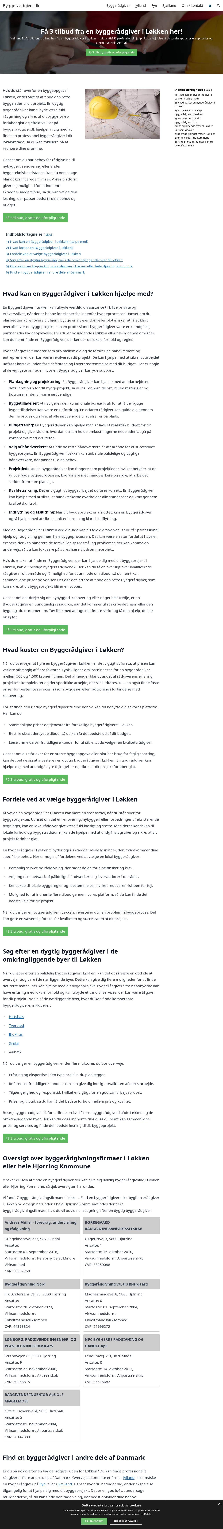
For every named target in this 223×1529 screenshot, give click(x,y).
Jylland (140, 5)
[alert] (111, 1514)
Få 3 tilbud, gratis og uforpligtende (111, 52)
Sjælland (169, 5)
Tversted (16, 1025)
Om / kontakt (192, 5)
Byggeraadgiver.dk (21, 5)
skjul (49, 234)
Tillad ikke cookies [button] (126, 1521)
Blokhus (16, 1034)
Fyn (154, 5)
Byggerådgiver (118, 5)
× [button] (219, 1504)
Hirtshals (16, 1016)
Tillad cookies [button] (94, 1521)
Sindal (14, 1043)
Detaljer (148, 1513)
